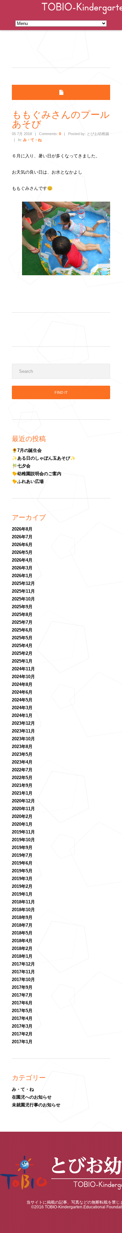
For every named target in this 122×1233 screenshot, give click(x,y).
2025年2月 (22, 653)
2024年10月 (23, 676)
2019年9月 (22, 847)
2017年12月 (23, 964)
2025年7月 (22, 622)
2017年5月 (22, 1010)
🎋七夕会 (21, 465)
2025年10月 (23, 598)
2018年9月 (22, 917)
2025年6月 (22, 630)
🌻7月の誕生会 (27, 450)
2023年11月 (23, 731)
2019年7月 (22, 855)
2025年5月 (22, 637)
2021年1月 (22, 793)
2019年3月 (22, 878)
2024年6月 (22, 692)
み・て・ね (32, 140)
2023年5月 (22, 754)
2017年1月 (22, 1041)
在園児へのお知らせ (32, 1097)
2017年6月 (22, 1002)
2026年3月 (22, 567)
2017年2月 (22, 1033)
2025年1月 (22, 661)
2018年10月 (23, 909)
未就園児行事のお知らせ (36, 1104)
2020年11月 (23, 808)
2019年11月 (23, 831)
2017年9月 (22, 987)
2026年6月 (22, 544)
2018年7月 (22, 925)
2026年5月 (22, 552)
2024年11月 (23, 668)
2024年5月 (22, 699)
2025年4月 (22, 645)
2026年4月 (22, 560)
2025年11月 (23, 591)
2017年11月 (23, 971)
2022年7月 (22, 769)
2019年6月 (22, 863)
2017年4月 (22, 1018)
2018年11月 (23, 901)
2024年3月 (22, 707)
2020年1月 (22, 824)
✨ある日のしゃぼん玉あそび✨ (44, 458)
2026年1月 (22, 575)
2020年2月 (22, 816)
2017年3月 (22, 1026)
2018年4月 (22, 940)
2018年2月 (22, 948)
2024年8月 (22, 684)
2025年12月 (23, 583)
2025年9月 (22, 606)
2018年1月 (22, 956)
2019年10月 (23, 839)
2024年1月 (22, 715)
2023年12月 (23, 723)
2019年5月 (22, 870)
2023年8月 (22, 746)
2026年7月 (22, 536)
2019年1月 (22, 894)
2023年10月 (23, 738)
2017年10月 (23, 979)
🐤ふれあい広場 (28, 481)
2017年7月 (22, 995)
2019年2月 (22, 886)
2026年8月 (22, 529)
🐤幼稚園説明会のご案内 (36, 473)
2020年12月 (23, 800)
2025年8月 (22, 614)
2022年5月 (22, 777)
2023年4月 (22, 762)
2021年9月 (22, 785)
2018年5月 (22, 932)
